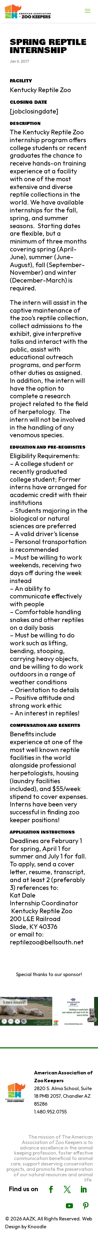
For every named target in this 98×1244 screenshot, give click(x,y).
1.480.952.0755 (50, 1112)
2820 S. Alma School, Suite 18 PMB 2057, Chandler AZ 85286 (63, 1096)
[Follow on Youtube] (69, 1206)
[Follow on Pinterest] (86, 1206)
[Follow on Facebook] (51, 1190)
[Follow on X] (67, 1190)
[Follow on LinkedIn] (83, 1190)
